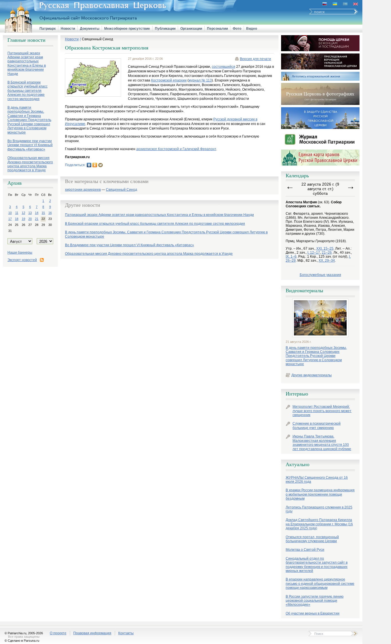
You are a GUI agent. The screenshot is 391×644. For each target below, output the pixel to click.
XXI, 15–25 (324, 249)
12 (23, 212)
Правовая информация (92, 633)
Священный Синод (97, 39)
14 (36, 212)
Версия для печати (255, 59)
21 (36, 218)
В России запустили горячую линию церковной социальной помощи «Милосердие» (314, 601)
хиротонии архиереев (83, 190)
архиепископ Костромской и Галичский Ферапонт (176, 149)
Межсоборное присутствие (127, 29)
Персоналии (217, 29)
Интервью (297, 394)
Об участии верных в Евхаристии (312, 613)
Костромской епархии (169, 80)
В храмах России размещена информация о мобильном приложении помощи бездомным (320, 494)
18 (16, 218)
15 (43, 212)
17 (10, 218)
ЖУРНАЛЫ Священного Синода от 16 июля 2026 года (317, 480)
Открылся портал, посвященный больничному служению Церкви (312, 539)
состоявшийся (223, 67)
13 (30, 212)
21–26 (327, 253)
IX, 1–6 (291, 257)
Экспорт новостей (22, 260)
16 (50, 212)
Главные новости (26, 40)
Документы (89, 29)
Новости (68, 29)
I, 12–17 (313, 253)
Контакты (126, 633)
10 (10, 212)
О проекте (58, 633)
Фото (237, 29)
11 (16, 212)
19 (23, 218)
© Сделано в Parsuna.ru (22, 640)
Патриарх (48, 29)
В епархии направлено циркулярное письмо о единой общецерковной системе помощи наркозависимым (320, 583)
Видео (251, 29)
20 (30, 218)
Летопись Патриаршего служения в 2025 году (319, 509)
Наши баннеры (19, 253)
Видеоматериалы (304, 290)
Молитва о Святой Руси (305, 550)
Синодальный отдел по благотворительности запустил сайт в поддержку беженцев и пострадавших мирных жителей (316, 564)
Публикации (165, 29)
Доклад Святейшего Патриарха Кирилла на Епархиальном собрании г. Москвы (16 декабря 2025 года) (319, 524)
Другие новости (82, 205)
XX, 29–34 (327, 261)
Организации (191, 29)
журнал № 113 (200, 80)
